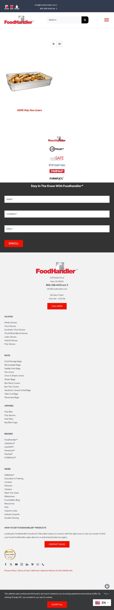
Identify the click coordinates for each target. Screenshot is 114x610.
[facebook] (5, 564)
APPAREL (9, 405)
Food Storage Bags (13, 361)
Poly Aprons (9, 415)
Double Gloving (11, 518)
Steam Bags (9, 379)
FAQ (6, 507)
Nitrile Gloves (10, 322)
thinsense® (9, 450)
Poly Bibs (8, 411)
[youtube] (16, 564)
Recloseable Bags (12, 365)
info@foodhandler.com (45, 5)
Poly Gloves (9, 344)
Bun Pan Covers (11, 386)
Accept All (57, 604)
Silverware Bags (11, 397)
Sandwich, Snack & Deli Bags (17, 390)
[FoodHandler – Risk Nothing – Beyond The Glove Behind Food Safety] (57, 263)
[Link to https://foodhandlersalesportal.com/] (107, 586)
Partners (8, 485)
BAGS (7, 355)
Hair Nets (8, 419)
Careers (8, 489)
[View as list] (59, 44)
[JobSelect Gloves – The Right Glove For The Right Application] (57, 145)
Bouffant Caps (11, 422)
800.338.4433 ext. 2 (48, 8)
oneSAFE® (9, 447)
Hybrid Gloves (11, 340)
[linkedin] (27, 564)
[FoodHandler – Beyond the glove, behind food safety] (57, 137)
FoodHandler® (11, 439)
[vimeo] (32, 564)
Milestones (9, 496)
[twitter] (11, 564)
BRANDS (8, 433)
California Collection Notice (42, 570)
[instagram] (21, 564)
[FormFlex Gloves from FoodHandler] (57, 177)
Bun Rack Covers (12, 383)
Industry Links (10, 510)
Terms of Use (23, 570)
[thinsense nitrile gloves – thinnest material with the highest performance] (57, 165)
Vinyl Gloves (10, 326)
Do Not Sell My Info (64, 570)
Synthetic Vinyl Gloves (14, 329)
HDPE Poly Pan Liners (29, 110)
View (106, 593)
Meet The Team (11, 492)
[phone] (43, 564)
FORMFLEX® (10, 457)
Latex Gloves (10, 336)
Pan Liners (9, 372)
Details (29, 81)
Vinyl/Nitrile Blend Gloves (16, 333)
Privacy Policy (10, 570)
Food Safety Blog (12, 500)
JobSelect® (9, 443)
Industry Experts (12, 514)
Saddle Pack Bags (12, 368)
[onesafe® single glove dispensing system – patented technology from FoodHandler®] (57, 157)
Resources (9, 503)
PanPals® (8, 454)
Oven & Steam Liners (14, 375)
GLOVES (8, 316)
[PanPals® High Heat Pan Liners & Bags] (57, 170)
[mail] (38, 564)
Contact (8, 482)
